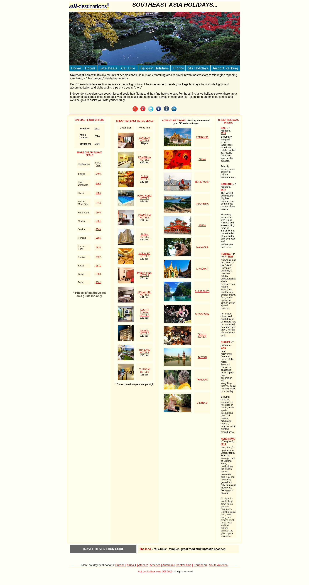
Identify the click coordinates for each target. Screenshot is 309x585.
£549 (98, 229)
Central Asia (183, 565)
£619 (223, 444)
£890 (230, 256)
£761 (223, 347)
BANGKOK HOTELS (144, 139)
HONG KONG (202, 182)
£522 (98, 257)
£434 (97, 143)
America (155, 565)
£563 (98, 274)
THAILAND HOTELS (144, 351)
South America (218, 565)
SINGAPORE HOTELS (144, 293)
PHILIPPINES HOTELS (144, 274)
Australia (168, 565)
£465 (98, 183)
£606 (98, 193)
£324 (97, 136)
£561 (98, 221)
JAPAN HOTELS (144, 235)
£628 (98, 247)
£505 (98, 237)
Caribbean (200, 565)
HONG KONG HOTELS (144, 197)
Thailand (145, 549)
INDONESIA (202, 203)
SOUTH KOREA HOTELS (144, 313)
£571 (98, 265)
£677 (223, 189)
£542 (98, 282)
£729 (223, 133)
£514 (98, 203)
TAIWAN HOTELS (144, 332)
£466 (98, 173)
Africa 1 (131, 565)
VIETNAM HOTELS (144, 370)
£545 (98, 212)
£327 (97, 128)
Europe (120, 565)
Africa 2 (143, 565)
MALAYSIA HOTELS (144, 255)
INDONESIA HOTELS (144, 216)
